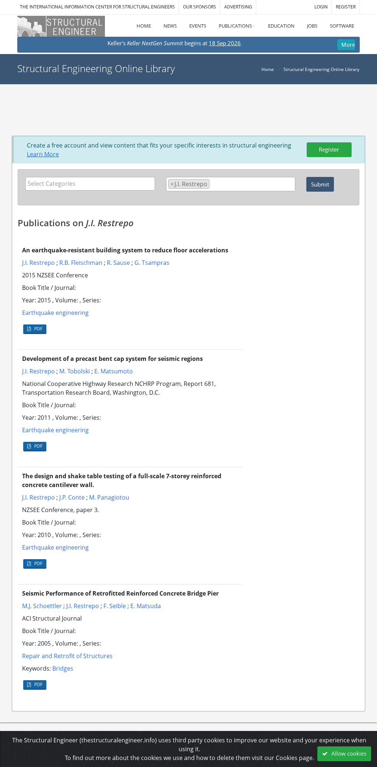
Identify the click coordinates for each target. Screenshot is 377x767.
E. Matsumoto (113, 371)
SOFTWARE (342, 25)
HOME (144, 25)
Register (329, 149)
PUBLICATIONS (235, 25)
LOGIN (321, 7)
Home (267, 69)
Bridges (62, 668)
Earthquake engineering (55, 313)
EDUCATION (281, 25)
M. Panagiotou (109, 497)
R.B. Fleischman (80, 263)
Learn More (43, 154)
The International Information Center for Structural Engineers (97, 7)
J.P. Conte (72, 497)
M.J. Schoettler (42, 606)
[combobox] (90, 184)
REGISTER (346, 7)
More (348, 44)
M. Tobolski (74, 371)
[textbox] (92, 183)
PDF (37, 329)
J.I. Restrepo (38, 263)
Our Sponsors (199, 7)
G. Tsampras (151, 263)
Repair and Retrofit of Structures (67, 656)
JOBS (312, 25)
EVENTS (197, 25)
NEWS (170, 25)
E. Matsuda (145, 606)
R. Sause (118, 263)
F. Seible (114, 606)
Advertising (238, 7)
